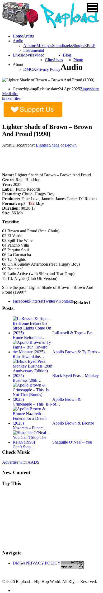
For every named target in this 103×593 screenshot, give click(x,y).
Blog (67, 55)
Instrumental (33, 50)
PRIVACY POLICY (43, 563)
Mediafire (10, 93)
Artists (28, 36)
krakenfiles (11, 98)
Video (39, 55)
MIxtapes (44, 45)
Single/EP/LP (84, 45)
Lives (58, 60)
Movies (28, 55)
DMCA (29, 69)
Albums (29, 45)
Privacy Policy (48, 69)
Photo (78, 60)
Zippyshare (89, 89)
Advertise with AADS (20, 462)
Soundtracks (62, 45)
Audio (18, 41)
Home (18, 36)
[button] (92, 7)
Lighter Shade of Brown (56, 145)
